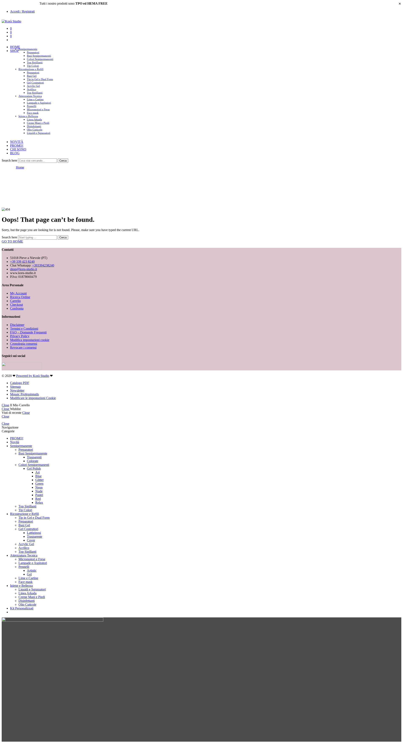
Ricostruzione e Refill (30, 69)
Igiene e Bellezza (28, 116)
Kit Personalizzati (21, 608)
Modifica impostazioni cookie (29, 340)
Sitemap (15, 386)
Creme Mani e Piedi (38, 122)
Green (39, 483)
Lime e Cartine (35, 99)
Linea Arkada (34, 119)
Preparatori (33, 52)
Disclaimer (17, 325)
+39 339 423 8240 (22, 261)
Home (20, 167)
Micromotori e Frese (38, 109)
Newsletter (17, 390)
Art (37, 472)
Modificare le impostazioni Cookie (33, 398)
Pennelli (31, 106)
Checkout (16, 304)
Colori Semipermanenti (40, 59)
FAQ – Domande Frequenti (28, 332)
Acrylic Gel (33, 86)
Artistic (32, 570)
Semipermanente (27, 49)
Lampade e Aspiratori (39, 102)
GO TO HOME (12, 241)
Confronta (17, 308)
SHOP (14, 50)
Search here (10, 160)
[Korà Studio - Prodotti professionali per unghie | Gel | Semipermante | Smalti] (11, 21)
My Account (18, 293)
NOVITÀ (16, 142)
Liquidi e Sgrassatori (38, 133)
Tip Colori (25, 510)
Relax (39, 502)
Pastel (39, 495)
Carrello (15, 301)
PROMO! (16, 145)
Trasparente (34, 536)
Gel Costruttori (35, 82)
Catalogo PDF (19, 383)
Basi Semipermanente (32, 453)
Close (5, 405)
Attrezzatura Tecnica (30, 96)
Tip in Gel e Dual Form (40, 79)
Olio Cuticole (34, 129)
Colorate (32, 461)
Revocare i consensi (23, 347)
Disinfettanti (34, 126)
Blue (38, 476)
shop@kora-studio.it (23, 269)
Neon (39, 487)
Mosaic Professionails (24, 394)
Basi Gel (32, 75)
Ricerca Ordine (20, 297)
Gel (29, 574)
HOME (15, 47)
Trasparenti (34, 457)
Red (38, 499)
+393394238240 (43, 265)
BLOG (15, 153)
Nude (39, 491)
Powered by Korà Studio (32, 376)
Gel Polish (34, 468)
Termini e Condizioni (24, 328)
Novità (14, 442)
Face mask (25, 582)
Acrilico (31, 89)
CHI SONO (18, 149)
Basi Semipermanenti (39, 55)
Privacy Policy (19, 336)
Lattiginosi (34, 533)
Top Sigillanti (35, 62)
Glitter (39, 480)
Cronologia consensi (23, 343)
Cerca (63, 160)
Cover (31, 540)
